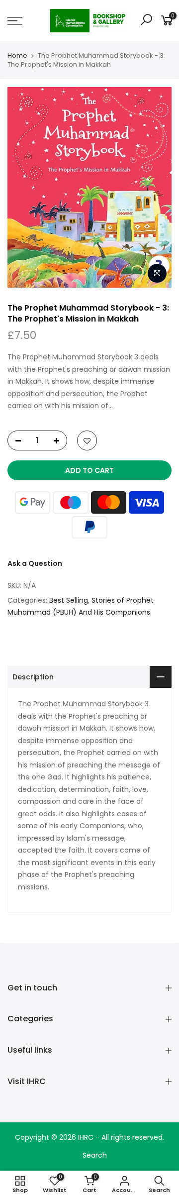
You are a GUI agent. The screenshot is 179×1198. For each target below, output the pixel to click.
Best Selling (68, 600)
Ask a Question (34, 563)
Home (17, 55)
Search (95, 1155)
